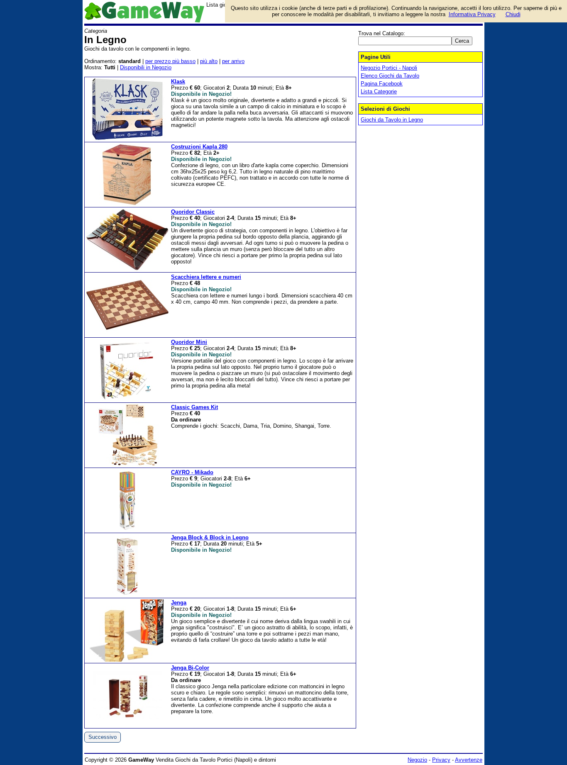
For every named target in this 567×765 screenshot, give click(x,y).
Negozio (417, 760)
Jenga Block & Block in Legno (210, 537)
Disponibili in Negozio (145, 67)
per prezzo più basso (170, 61)
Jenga (178, 602)
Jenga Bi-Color (190, 668)
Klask (178, 81)
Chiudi (513, 14)
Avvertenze (468, 760)
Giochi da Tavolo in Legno (392, 120)
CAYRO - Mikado (192, 472)
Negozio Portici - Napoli (389, 68)
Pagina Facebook (382, 83)
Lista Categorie (379, 91)
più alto (209, 61)
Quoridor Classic (193, 212)
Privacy (441, 760)
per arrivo (233, 61)
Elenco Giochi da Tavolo (390, 76)
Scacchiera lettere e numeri (206, 277)
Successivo (102, 737)
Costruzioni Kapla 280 (199, 147)
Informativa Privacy (472, 14)
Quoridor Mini (189, 342)
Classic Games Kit (194, 407)
